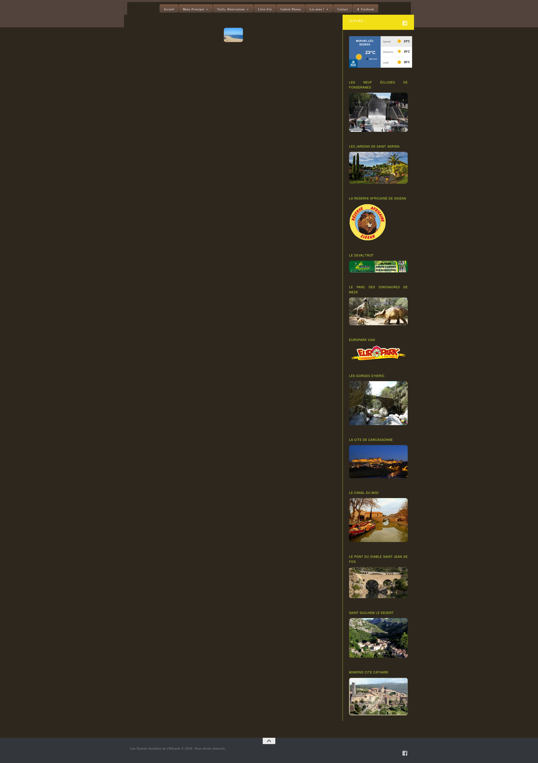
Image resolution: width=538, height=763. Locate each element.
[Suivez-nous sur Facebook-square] (405, 23)
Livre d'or (265, 9)
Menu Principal (193, 9)
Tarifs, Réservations (231, 9)
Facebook (367, 9)
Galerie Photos (291, 9)
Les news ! (317, 9)
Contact (343, 9)
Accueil (169, 9)
